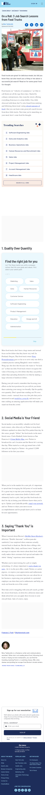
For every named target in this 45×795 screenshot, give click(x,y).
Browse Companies (6, 769)
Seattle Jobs (18, 766)
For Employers (34, 760)
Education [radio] (12, 319)
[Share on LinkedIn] (36, 24)
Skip (34, 341)
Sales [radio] (31, 281)
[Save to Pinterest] (39, 32)
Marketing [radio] (13, 281)
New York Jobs (19, 760)
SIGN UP (22, 732)
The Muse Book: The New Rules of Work (35, 763)
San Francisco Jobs (21, 763)
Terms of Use (4, 775)
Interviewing (23, 10)
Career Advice (6, 10)
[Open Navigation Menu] (42, 3)
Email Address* (11, 723)
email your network (36, 503)
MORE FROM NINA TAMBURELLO (13, 665)
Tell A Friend (33, 770)
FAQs (2, 763)
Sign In (34, 4)
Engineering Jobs (20, 769)
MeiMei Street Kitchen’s (34, 536)
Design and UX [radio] (30, 319)
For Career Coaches (35, 767)
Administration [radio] (14, 327)
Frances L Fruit (7, 632)
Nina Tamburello (8, 24)
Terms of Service (27, 737)
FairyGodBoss (5, 784)
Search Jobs (4, 766)
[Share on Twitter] (31, 24)
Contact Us (4, 781)
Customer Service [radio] (15, 296)
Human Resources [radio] (29, 289)
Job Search (15, 10)
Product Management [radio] (17, 311)
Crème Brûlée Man (17, 439)
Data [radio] (11, 289)
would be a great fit (21, 398)
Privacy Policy (5, 778)
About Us (3, 760)
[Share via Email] (41, 24)
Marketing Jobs (19, 772)
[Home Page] (7, 4)
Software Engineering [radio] (17, 304)
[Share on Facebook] (26, 24)
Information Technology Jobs (22, 775)
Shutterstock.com (22, 632)
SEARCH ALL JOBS (22, 183)
